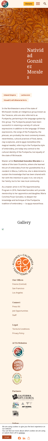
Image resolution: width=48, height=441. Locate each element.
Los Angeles (17, 292)
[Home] (4, 3)
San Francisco (18, 288)
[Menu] (38, 4)
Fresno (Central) (19, 284)
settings (22, 433)
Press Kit (16, 306)
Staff (14, 315)
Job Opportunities (20, 311)
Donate (28, 3)
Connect (16, 302)
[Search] (45, 4)
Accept (7, 437)
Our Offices (17, 280)
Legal (15, 325)
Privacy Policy (18, 333)
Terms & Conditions (21, 329)
